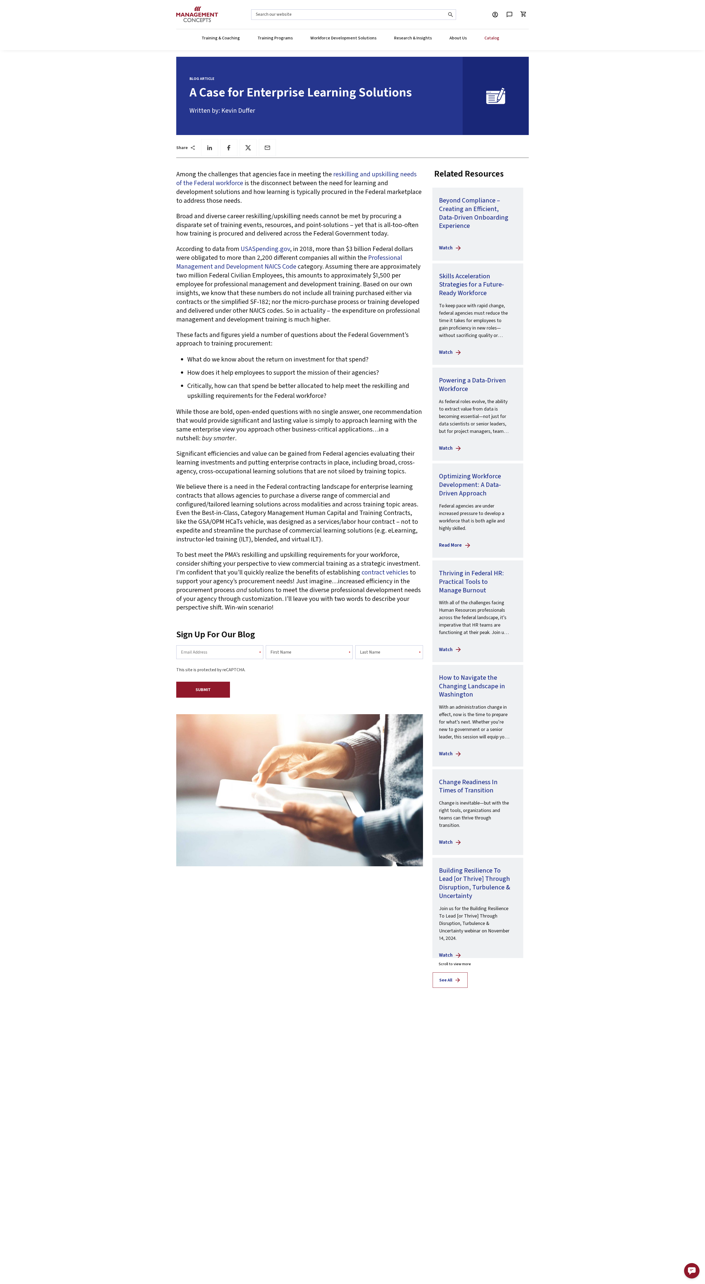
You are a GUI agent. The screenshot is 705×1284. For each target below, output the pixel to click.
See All (445, 980)
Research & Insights (413, 38)
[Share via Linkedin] (209, 147)
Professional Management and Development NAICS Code (289, 262)
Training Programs (275, 38)
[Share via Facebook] (228, 147)
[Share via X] (248, 147)
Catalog (491, 38)
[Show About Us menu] (466, 38)
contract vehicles (385, 572)
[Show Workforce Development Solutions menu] (376, 38)
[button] (691, 1270)
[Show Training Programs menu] (292, 38)
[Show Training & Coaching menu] (239, 38)
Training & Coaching (221, 38)
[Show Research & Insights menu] (431, 38)
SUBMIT (203, 690)
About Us (458, 38)
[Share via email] (267, 147)
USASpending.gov (265, 249)
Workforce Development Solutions (343, 38)
